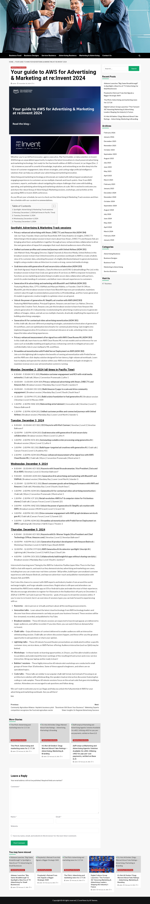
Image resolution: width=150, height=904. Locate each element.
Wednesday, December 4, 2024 (26, 218)
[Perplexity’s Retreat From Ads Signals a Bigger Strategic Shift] (48, 864)
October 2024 (109, 201)
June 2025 (108, 167)
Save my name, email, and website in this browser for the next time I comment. (45, 836)
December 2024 (110, 193)
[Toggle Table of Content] (52, 206)
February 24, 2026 (85, 762)
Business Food (15, 55)
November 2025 (110, 146)
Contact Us (107, 55)
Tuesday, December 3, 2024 (24, 215)
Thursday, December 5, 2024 (25, 221)
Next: (77, 707)
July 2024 (107, 214)
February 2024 (109, 236)
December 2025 (110, 141)
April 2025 (108, 176)
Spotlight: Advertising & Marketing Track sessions (33, 209)
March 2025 (108, 180)
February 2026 (109, 133)
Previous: (32, 707)
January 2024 (109, 240)
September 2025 (110, 154)
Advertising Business (68, 55)
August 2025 (109, 158)
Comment (15, 786)
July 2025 (107, 163)
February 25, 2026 (54, 756)
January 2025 (109, 188)
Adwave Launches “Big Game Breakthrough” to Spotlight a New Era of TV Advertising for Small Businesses (121, 86)
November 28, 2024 (25, 83)
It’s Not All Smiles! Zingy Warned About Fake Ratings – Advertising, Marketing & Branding (121, 117)
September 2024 (110, 206)
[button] (139, 56)
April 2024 (108, 227)
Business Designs (31, 55)
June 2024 (108, 218)
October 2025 (109, 150)
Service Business (49, 55)
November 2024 (110, 197)
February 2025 (109, 184)
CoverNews (82, 900)
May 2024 (107, 223)
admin (14, 83)
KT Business (107, 283)
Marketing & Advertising (89, 55)
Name (14, 817)
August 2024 (109, 210)
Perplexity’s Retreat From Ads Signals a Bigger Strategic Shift (119, 94)
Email (58, 817)
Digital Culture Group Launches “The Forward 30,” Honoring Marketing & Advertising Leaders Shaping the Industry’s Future (121, 109)
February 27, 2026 (23, 887)
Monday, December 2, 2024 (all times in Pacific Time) (34, 212)
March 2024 (108, 231)
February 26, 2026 (23, 751)
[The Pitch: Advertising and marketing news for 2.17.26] (23, 733)
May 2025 (107, 171)
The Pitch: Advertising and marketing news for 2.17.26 (120, 101)
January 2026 (109, 137)
